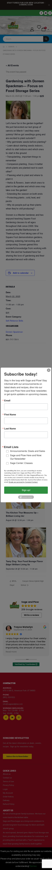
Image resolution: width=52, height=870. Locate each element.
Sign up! (26, 490)
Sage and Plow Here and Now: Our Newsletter (26, 457)
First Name (10, 414)
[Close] (48, 370)
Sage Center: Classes (21, 463)
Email (7, 400)
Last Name (10, 428)
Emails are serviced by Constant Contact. (23, 482)
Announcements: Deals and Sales (27, 451)
